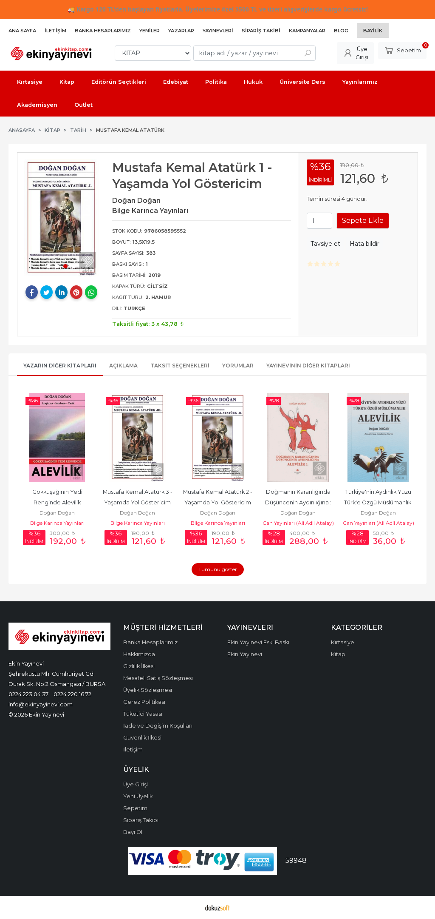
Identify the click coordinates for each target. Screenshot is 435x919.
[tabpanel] (61, 217)
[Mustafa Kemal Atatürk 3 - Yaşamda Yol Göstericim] (137, 437)
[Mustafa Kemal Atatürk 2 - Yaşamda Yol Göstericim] (218, 437)
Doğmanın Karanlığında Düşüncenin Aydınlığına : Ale (299, 502)
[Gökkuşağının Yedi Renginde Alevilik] (57, 437)
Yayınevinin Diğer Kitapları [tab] (308, 365)
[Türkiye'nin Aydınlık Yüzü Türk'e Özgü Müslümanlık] (378, 437)
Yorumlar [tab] (238, 365)
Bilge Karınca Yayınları (57, 523)
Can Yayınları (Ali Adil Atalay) (298, 523)
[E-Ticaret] (217, 907)
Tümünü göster (217, 569)
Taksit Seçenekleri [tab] (179, 365)
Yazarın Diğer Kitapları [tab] (59, 365)
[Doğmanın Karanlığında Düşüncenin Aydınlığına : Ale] (298, 437)
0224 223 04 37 (28, 694)
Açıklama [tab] (123, 365)
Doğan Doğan (57, 512)
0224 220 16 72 (72, 694)
